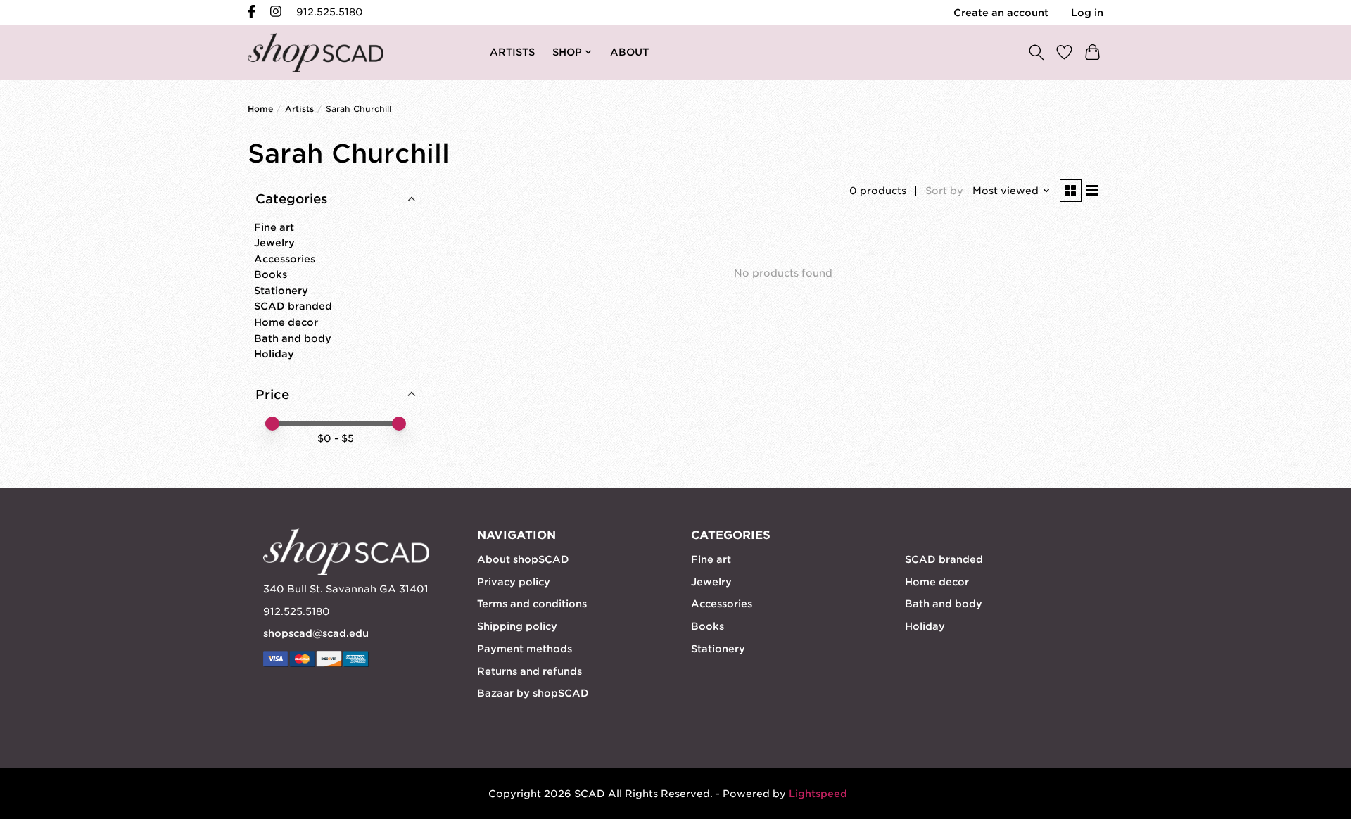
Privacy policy (513, 582)
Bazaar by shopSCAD (533, 693)
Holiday (274, 354)
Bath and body (292, 338)
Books (270, 274)
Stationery (281, 290)
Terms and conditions (532, 603)
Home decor (286, 322)
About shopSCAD (523, 559)
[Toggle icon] (1035, 52)
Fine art (274, 227)
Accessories (284, 259)
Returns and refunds (529, 671)
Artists (299, 109)
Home (260, 109)
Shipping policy (517, 626)
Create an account (1000, 12)
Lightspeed (818, 793)
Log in (1087, 12)
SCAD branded (293, 306)
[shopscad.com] (315, 52)
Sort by (944, 190)
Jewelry (274, 242)
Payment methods (524, 648)
